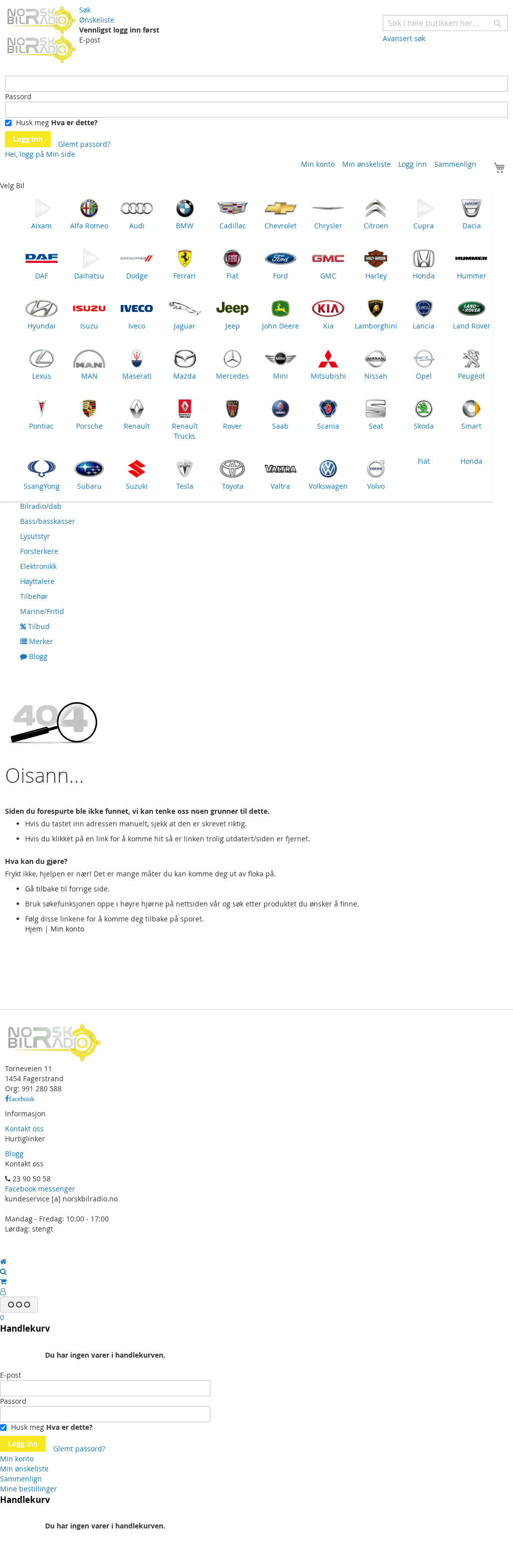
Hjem (34, 928)
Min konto (318, 164)
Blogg (14, 1153)
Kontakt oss (24, 1128)
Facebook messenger (40, 1188)
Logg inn (412, 164)
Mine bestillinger (28, 1488)
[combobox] (445, 23)
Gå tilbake (42, 888)
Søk (85, 10)
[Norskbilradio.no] (42, 34)
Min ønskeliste (366, 164)
